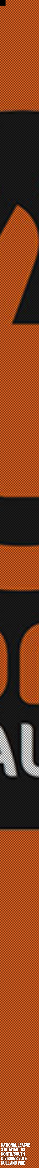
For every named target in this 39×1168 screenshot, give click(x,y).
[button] (3, 3)
